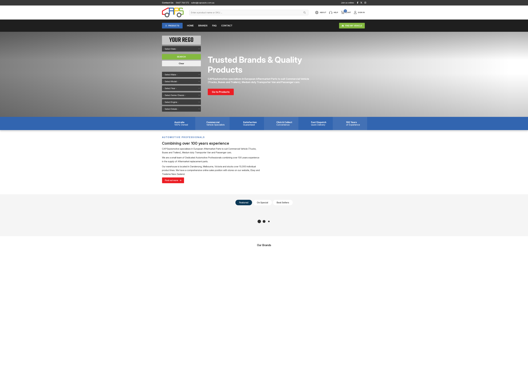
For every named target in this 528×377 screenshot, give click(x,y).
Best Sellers (283, 202)
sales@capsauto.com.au (202, 2)
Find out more (171, 180)
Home (190, 25)
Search (181, 56)
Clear (181, 63)
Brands (202, 25)
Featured (243, 202)
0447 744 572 (182, 2)
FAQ (214, 25)
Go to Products (221, 91)
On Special (262, 202)
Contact (226, 25)
